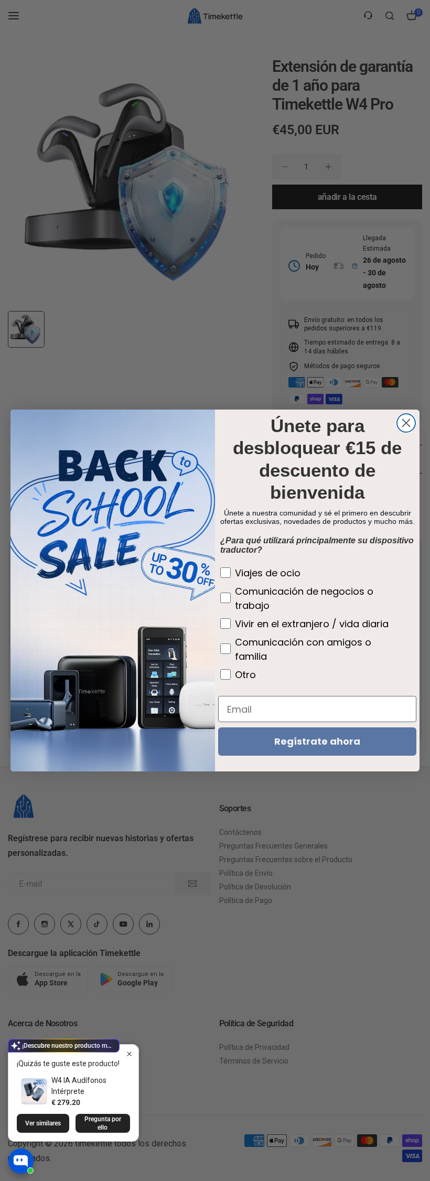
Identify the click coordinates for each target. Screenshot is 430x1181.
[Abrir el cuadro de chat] (21, 1161)
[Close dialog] (406, 423)
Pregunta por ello (102, 1123)
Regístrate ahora (317, 741)
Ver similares (43, 1123)
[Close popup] (129, 1054)
